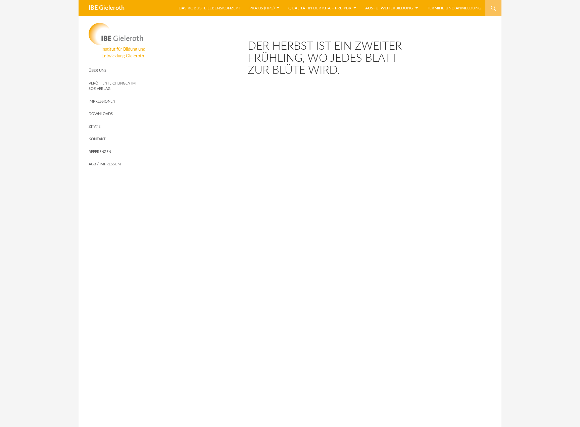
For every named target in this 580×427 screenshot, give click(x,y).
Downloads (101, 114)
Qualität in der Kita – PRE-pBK (319, 8)
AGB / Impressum (105, 164)
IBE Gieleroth (107, 8)
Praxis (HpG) (262, 8)
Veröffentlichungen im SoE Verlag (112, 86)
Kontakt (97, 139)
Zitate (94, 126)
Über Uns (97, 70)
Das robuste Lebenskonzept (209, 8)
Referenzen (100, 152)
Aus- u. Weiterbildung (389, 8)
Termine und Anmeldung (454, 8)
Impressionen (102, 101)
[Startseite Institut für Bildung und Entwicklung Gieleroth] (117, 34)
